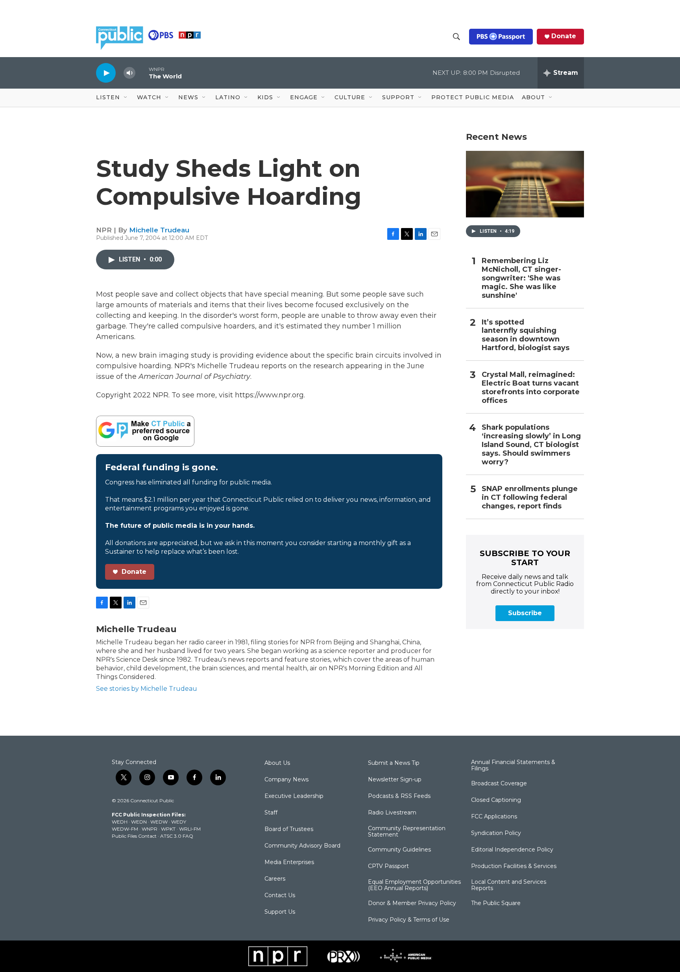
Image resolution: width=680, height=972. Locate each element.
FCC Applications (494, 817)
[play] (106, 73)
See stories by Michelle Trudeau (146, 688)
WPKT (168, 829)
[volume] (129, 73)
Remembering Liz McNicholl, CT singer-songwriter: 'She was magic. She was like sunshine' (521, 278)
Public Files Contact (134, 836)
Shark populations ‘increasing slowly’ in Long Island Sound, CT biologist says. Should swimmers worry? (531, 444)
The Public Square (496, 903)
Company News (286, 780)
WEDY (178, 822)
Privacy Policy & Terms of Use (408, 920)
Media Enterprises (289, 862)
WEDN (139, 822)
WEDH (120, 822)
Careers (274, 879)
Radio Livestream (392, 813)
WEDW (159, 822)
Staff (270, 813)
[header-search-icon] (456, 36)
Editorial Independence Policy (512, 850)
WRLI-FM (190, 829)
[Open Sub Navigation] (126, 98)
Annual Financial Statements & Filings (513, 765)
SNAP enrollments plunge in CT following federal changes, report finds (530, 497)
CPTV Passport (388, 866)
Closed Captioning (496, 800)
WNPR (149, 829)
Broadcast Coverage (499, 784)
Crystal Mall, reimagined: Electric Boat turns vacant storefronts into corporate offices (531, 388)
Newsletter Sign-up (394, 780)
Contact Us (279, 895)
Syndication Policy (496, 833)
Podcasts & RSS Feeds (399, 796)
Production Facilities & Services (513, 866)
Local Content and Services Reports (508, 885)
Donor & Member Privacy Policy (412, 903)
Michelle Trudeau (159, 230)
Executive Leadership (293, 796)
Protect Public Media (472, 97)
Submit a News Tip (393, 763)
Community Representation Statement (406, 831)
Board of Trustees (288, 829)
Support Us (279, 912)
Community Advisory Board (302, 846)
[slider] (142, 73)
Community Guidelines (399, 850)
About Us (277, 763)
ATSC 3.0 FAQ (176, 836)
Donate (563, 36)
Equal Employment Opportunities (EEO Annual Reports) (414, 885)
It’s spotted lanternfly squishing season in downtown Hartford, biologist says (525, 335)
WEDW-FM (125, 829)
